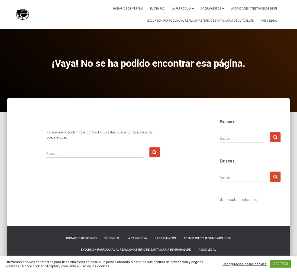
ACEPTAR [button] (280, 264)
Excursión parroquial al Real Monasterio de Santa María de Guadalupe (200, 20)
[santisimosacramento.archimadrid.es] (22, 14)
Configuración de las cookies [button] (245, 264)
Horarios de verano (128, 8)
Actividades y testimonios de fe (254, 8)
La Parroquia (181, 8)
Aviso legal (269, 20)
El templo (157, 8)
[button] (193, 8)
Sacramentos (211, 8)
